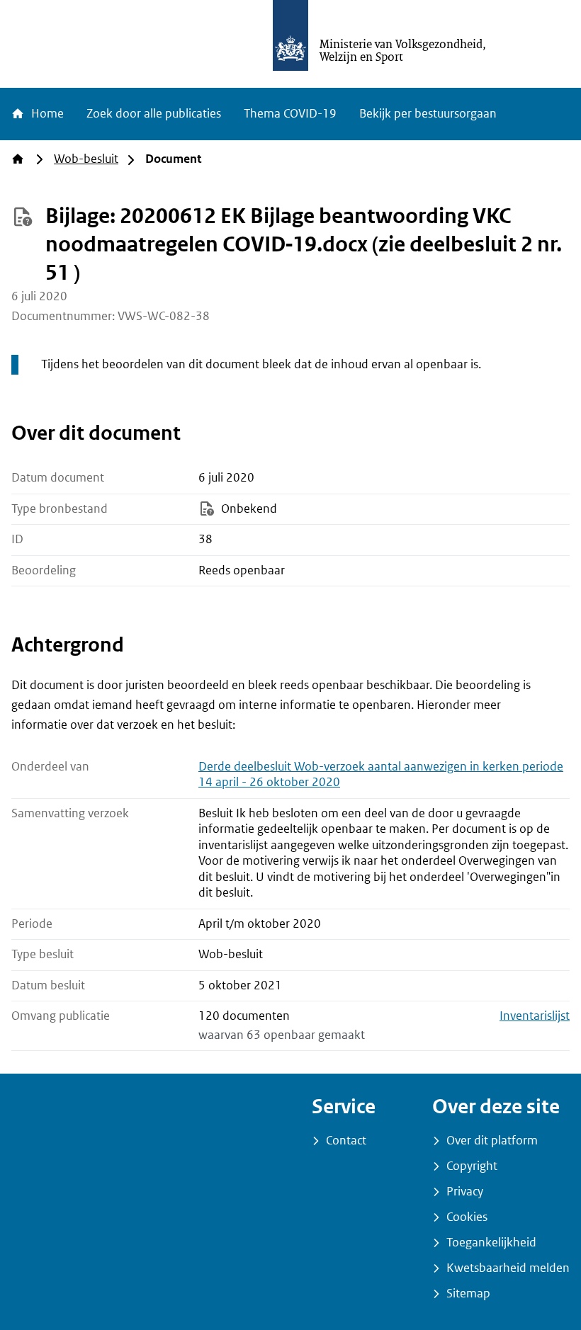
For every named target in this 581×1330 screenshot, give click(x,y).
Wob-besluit (86, 159)
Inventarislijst (535, 1015)
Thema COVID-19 (290, 113)
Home (46, 113)
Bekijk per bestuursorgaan (428, 113)
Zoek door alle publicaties (153, 113)
